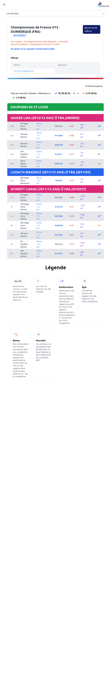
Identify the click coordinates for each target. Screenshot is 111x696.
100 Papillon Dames (24, 154)
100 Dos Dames (24, 135)
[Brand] (103, 4)
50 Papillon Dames (24, 244)
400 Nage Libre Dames (24, 225)
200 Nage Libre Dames (24, 216)
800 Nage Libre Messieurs (25, 180)
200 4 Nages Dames (23, 164)
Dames (17, 65)
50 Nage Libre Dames (24, 126)
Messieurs (63, 65)
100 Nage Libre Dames (24, 207)
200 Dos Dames (24, 144)
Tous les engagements (24, 71)
